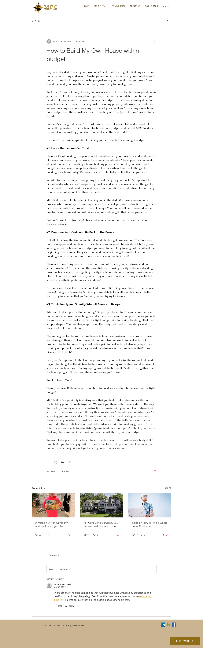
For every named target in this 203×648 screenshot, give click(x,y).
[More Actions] (154, 586)
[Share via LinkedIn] (62, 462)
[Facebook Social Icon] (174, 625)
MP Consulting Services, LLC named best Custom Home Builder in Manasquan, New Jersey (101, 524)
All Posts (36, 21)
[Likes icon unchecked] (56, 606)
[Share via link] (69, 462)
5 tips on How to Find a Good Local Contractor (149, 524)
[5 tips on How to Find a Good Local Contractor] (149, 505)
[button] (167, 21)
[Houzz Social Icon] (168, 625)
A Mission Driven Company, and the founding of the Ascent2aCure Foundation (51, 524)
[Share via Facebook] (48, 462)
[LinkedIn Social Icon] (163, 625)
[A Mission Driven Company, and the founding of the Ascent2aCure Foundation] (53, 505)
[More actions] (154, 41)
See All (168, 487)
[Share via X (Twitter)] (55, 462)
